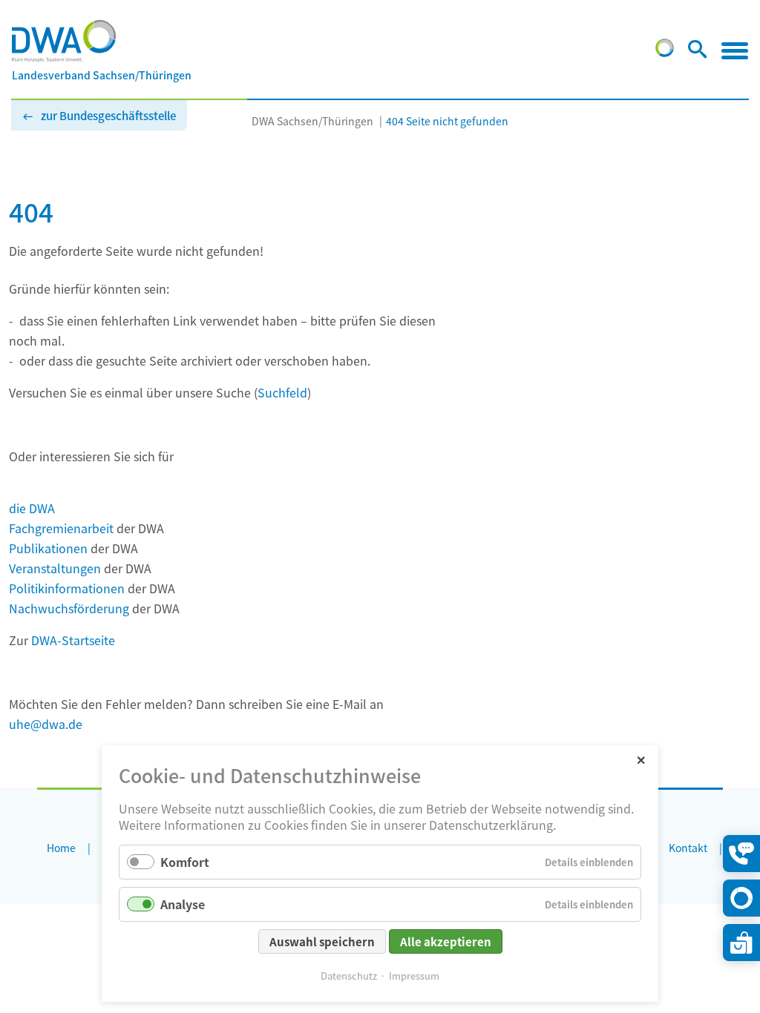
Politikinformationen (67, 588)
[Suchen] (697, 52)
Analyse (182, 904)
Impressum (414, 976)
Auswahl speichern (322, 941)
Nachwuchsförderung (69, 608)
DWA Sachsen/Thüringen (312, 120)
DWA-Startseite (73, 640)
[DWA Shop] (741, 942)
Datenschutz (349, 976)
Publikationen (48, 548)
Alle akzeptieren (445, 941)
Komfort (184, 862)
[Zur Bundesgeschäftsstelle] (664, 52)
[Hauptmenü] (734, 50)
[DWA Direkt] (741, 898)
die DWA (32, 508)
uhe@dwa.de (45, 724)
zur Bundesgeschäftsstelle (108, 115)
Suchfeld (282, 392)
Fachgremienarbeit (61, 528)
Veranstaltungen (55, 568)
